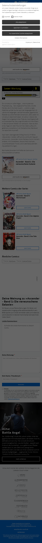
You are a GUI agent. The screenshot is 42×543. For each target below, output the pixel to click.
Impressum (29, 42)
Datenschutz (36, 42)
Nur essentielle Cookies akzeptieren (21, 33)
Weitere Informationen (21, 38)
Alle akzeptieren (21, 22)
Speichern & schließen (21, 28)
